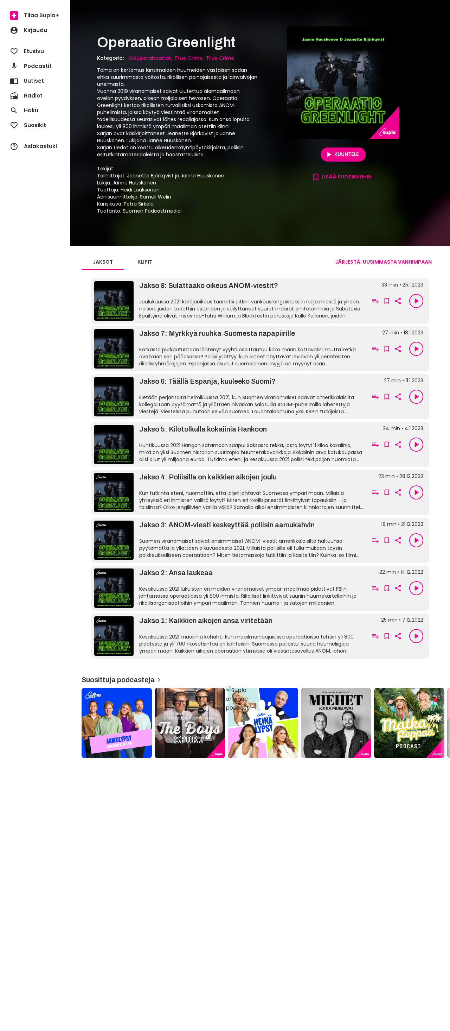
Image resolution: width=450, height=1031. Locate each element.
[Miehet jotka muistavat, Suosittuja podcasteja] (336, 723)
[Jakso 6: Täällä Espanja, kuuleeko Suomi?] (229, 396)
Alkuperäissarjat (150, 58)
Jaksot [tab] (103, 261)
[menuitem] (35, 15)
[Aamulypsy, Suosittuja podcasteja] (117, 723)
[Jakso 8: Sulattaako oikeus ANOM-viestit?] (229, 300)
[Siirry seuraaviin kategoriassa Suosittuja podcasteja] (439, 723)
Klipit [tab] (144, 261)
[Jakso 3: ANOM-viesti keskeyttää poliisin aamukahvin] (229, 540)
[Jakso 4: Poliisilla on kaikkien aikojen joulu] (229, 492)
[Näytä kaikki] (260, 720)
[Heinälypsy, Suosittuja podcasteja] (263, 723)
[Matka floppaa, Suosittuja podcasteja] (409, 723)
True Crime (188, 58)
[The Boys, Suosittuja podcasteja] (190, 723)
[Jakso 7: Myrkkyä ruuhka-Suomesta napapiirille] (229, 348)
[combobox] (383, 262)
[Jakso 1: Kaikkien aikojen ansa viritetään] (229, 636)
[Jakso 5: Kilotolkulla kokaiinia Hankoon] (229, 444)
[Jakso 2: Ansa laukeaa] (229, 588)
